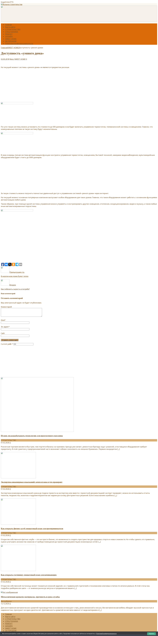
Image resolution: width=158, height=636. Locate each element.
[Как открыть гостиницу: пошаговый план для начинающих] (18, 570)
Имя (3, 320)
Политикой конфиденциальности (106, 633)
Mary (12, 59)
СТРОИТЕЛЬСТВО (12, 29)
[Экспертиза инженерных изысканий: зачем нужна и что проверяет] (18, 478)
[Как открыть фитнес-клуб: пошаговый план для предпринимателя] (18, 524)
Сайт (3, 333)
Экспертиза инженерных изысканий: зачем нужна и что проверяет (31, 482)
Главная (8, 24)
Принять (151, 633)
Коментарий (6, 307)
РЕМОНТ (9, 34)
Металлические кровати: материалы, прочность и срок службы (30, 597)
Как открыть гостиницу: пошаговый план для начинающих (29, 575)
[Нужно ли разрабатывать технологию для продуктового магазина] (37, 431)
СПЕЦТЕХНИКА (11, 32)
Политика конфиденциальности (19, 43)
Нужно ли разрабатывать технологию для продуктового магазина (32, 435)
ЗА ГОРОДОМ (10, 41)
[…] (118, 449)
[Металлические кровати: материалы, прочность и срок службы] (9, 592)
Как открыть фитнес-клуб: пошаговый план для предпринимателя (32, 528)
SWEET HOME (10, 39)
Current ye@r (7, 344)
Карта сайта (10, 27)
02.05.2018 (5, 59)
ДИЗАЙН (9, 36)
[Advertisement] (79, 85)
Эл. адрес (5, 327)
